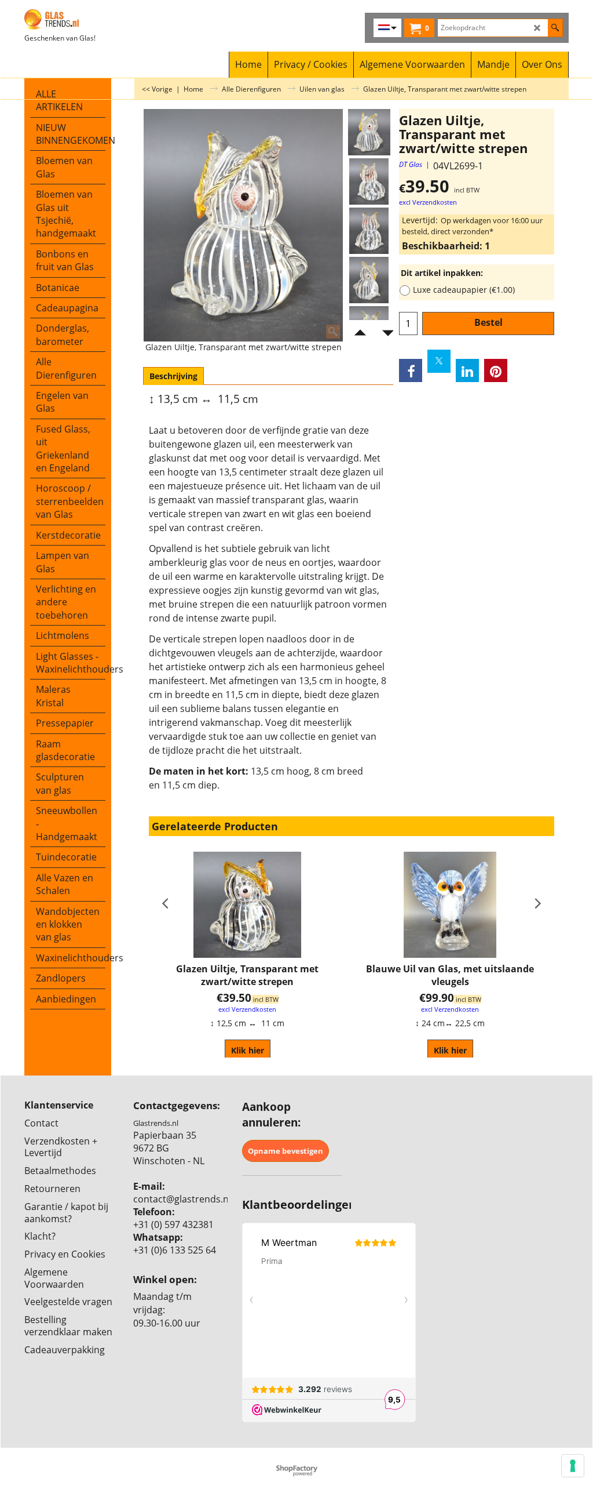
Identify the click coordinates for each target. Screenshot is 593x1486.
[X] (439, 361)
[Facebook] (410, 370)
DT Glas (410, 164)
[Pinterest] (495, 370)
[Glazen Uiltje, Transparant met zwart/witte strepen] (369, 181)
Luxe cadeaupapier (464, 289)
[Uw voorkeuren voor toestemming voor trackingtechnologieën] (573, 1466)
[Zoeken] (555, 28)
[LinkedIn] (467, 370)
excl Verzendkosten (428, 202)
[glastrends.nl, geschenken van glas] (92, 19)
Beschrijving (173, 376)
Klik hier (247, 1050)
